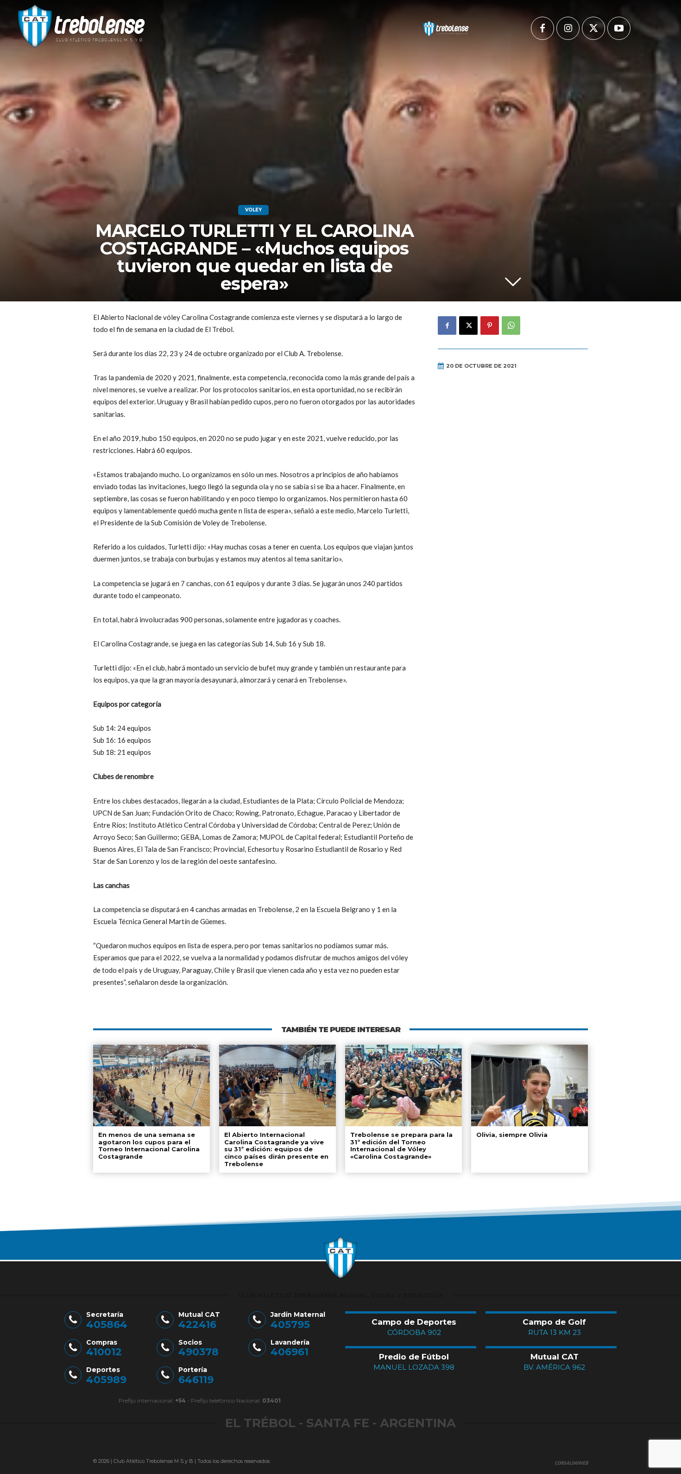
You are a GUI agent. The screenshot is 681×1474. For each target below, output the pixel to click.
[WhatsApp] (511, 325)
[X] (593, 28)
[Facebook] (542, 28)
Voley (253, 210)
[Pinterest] (489, 325)
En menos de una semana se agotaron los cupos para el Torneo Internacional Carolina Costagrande (149, 1145)
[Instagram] (568, 28)
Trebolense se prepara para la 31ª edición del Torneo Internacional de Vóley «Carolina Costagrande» (401, 1145)
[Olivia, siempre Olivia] (529, 1085)
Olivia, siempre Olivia (512, 1134)
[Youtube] (619, 28)
